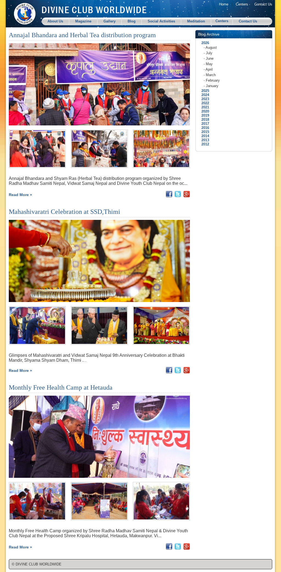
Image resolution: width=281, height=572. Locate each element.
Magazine (83, 21)
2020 (203, 111)
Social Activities (161, 21)
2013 (203, 140)
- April (208, 69)
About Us (55, 21)
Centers (242, 4)
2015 (203, 132)
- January (211, 86)
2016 (203, 128)
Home (223, 4)
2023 (203, 99)
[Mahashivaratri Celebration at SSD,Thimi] (37, 343)
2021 (203, 107)
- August (210, 47)
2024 (203, 95)
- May (208, 64)
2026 (203, 43)
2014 (203, 136)
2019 (203, 115)
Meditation (196, 21)
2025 (203, 91)
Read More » (20, 194)
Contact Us (263, 4)
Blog (132, 21)
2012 (203, 144)
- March (210, 75)
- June (208, 58)
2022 (203, 103)
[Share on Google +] (186, 196)
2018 (203, 119)
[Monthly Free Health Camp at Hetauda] (37, 519)
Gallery (109, 21)
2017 (203, 124)
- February (212, 80)
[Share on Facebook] (169, 196)
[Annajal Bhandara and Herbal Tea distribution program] (37, 167)
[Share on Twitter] (178, 196)
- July (208, 53)
